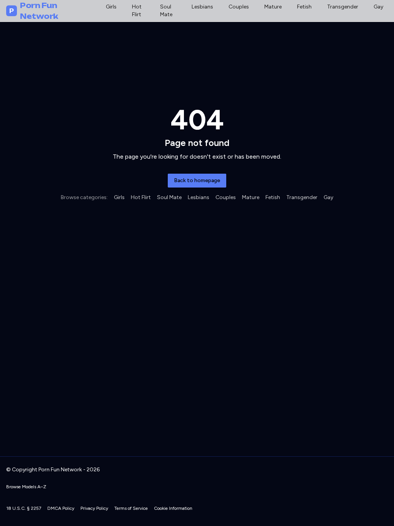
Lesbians (202, 6)
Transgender (342, 6)
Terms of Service (131, 508)
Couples (239, 6)
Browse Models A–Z (26, 486)
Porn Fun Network (33, 10)
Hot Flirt (137, 10)
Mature (273, 6)
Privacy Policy (94, 508)
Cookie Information (173, 508)
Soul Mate (166, 10)
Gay (378, 6)
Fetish (304, 6)
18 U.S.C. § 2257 (23, 508)
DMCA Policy (60, 508)
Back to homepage (197, 180)
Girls (111, 6)
